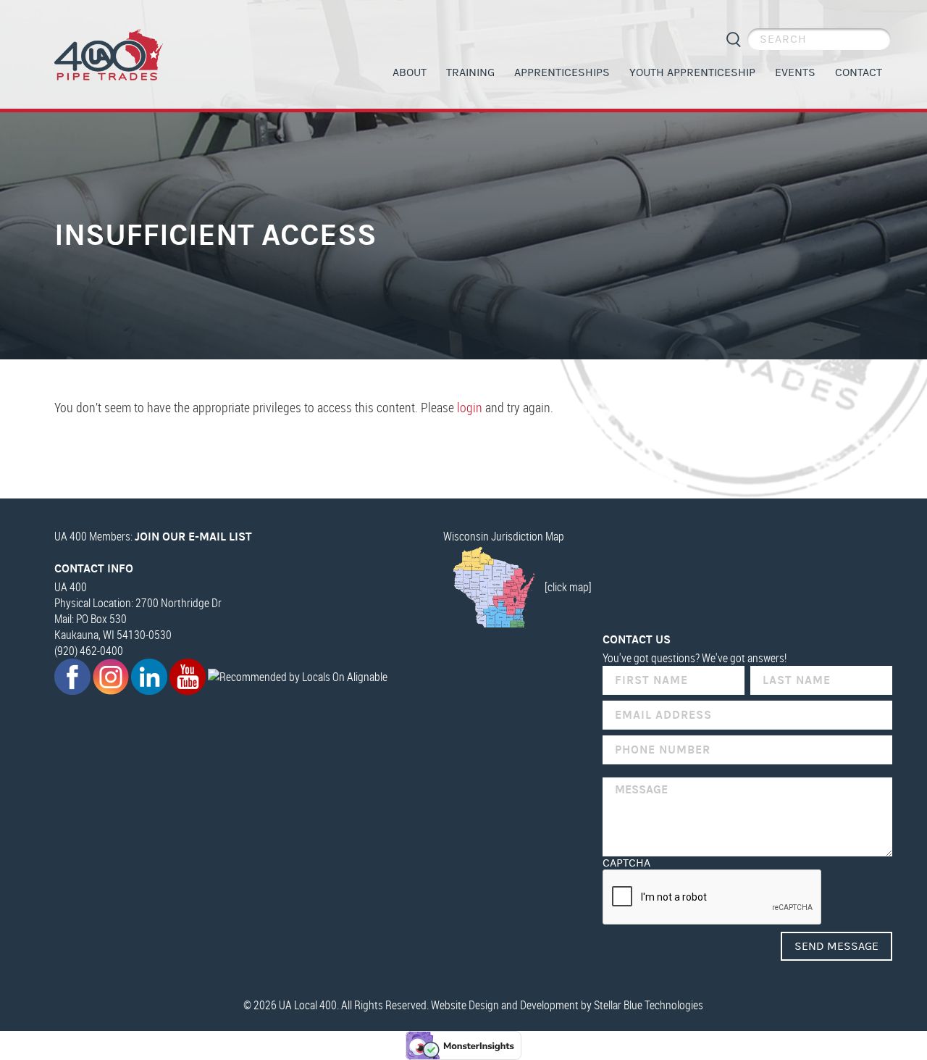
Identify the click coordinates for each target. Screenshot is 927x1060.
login (469, 407)
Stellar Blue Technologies (648, 1005)
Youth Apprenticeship (692, 72)
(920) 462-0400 (88, 651)
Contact (858, 72)
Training (470, 72)
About (410, 72)
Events (795, 72)
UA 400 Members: (153, 536)
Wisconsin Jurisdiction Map (503, 536)
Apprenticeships (562, 72)
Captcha (626, 862)
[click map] (568, 587)
